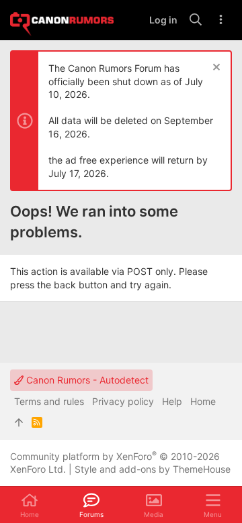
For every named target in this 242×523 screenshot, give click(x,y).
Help (172, 401)
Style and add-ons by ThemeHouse (153, 469)
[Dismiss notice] (214, 69)
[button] (213, 505)
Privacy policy (123, 401)
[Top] (19, 422)
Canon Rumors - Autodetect (86, 380)
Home (203, 401)
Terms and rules (49, 401)
